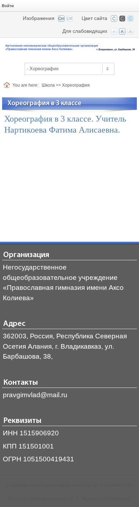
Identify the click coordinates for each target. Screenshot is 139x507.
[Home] (8, 85)
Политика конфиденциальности (40, 498)
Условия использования (106, 498)
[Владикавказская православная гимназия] (69, 48)
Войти (8, 6)
